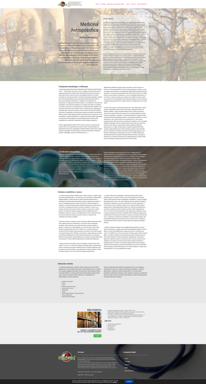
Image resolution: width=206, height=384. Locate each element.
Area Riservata (142, 4)
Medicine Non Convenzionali (115, 4)
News (128, 4)
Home (97, 4)
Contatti (133, 4)
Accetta (129, 381)
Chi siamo (103, 4)
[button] (97, 335)
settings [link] (115, 382)
